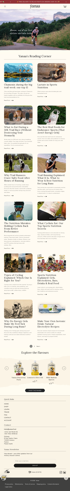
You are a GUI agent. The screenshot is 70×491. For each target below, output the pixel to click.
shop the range (35, 391)
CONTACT (7, 418)
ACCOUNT (7, 420)
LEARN (6, 409)
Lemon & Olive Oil (35, 377)
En (8, 472)
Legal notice (8, 487)
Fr (5, 472)
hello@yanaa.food (10, 429)
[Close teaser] (6, 476)
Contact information (53, 484)
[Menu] (5, 6)
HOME (6, 404)
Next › (38, 346)
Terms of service (30, 484)
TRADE (6, 412)
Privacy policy (9, 484)
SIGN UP (35, 465)
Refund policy (19, 484)
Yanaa (37, 480)
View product (24, 374)
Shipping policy (41, 484)
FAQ (5, 415)
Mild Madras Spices (51, 378)
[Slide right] (64, 368)
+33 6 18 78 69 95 (11, 432)
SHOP (6, 407)
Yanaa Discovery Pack (19, 378)
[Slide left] (6, 368)
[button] (3, 478)
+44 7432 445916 (10, 434)
